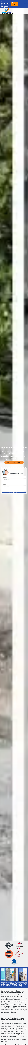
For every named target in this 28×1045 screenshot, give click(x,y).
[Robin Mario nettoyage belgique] (7, 11)
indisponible (5, 3)
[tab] (14, 522)
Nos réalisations (14, 462)
